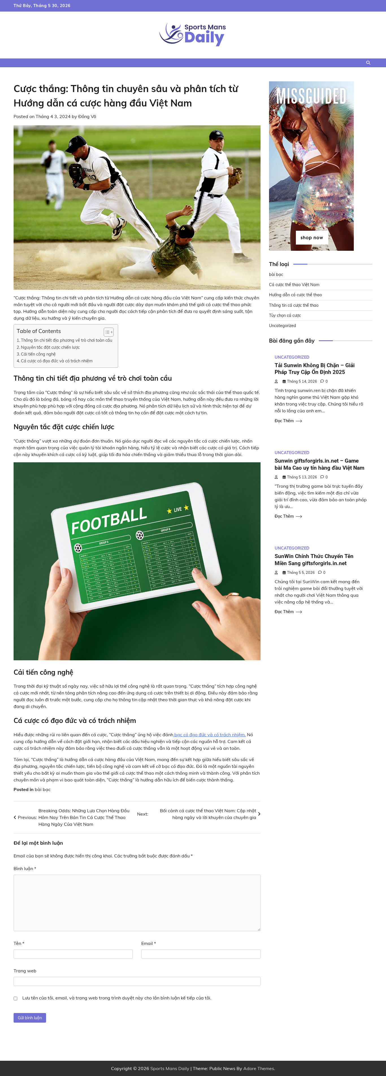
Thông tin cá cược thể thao (293, 305)
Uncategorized (282, 325)
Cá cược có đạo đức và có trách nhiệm (57, 360)
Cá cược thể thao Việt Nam (294, 284)
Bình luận (25, 868)
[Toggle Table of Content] (105, 332)
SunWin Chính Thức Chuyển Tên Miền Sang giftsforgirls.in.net (314, 560)
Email (148, 943)
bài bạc (43, 789)
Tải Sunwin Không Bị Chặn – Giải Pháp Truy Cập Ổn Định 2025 (315, 369)
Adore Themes (258, 1068)
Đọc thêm (284, 420)
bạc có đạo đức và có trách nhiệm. (209, 734)
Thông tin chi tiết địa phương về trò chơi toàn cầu (66, 340)
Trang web (25, 970)
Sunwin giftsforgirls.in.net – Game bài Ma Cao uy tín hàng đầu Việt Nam (319, 464)
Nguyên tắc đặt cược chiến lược (50, 347)
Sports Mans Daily (169, 1068)
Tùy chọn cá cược (285, 315)
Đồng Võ (87, 116)
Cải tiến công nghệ (38, 354)
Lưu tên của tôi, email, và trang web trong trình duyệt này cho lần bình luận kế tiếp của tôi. (116, 998)
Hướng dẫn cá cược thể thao (295, 295)
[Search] (368, 62)
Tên (19, 943)
